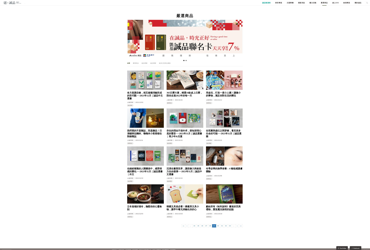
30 (218, 226)
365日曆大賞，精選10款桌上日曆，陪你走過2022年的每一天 (184, 94)
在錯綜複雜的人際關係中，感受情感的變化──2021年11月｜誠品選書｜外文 (145, 171)
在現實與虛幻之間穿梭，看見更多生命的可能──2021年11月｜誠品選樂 (223, 133)
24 (194, 226)
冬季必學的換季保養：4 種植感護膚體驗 (224, 170)
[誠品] (12, 2)
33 (230, 226)
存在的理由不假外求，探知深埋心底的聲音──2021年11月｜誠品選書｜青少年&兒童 (184, 133)
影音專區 (278, 3)
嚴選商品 (324, 3)
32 (226, 226)
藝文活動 (313, 3)
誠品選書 (144, 63)
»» (241, 226)
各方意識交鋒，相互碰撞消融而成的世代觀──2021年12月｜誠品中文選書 (145, 95)
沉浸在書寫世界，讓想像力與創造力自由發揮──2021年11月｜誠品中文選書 (184, 171)
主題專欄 (290, 3)
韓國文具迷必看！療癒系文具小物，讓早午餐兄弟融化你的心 (183, 208)
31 (222, 226)
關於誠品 (358, 3)
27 (206, 226)
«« (183, 226)
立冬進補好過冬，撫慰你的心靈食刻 (144, 208)
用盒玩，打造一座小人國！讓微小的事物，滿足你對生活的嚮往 (223, 94)
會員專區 (346, 3)
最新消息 (301, 3)
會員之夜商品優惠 (165, 63)
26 (202, 226)
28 (210, 226)
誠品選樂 (153, 63)
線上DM (335, 3)
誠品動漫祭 (266, 3)
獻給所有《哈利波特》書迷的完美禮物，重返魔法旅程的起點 (223, 208)
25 (198, 226)
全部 (128, 63)
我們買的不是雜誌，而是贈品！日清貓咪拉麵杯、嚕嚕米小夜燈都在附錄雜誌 (144, 133)
